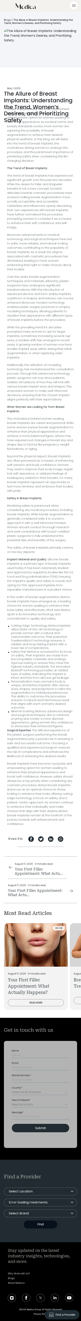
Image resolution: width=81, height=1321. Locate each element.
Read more (35, 1002)
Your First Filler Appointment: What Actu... (39, 871)
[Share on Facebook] (31, 839)
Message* (18, 1112)
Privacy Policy (41, 1314)
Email (15, 1063)
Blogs (7, 20)
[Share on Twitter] (41, 839)
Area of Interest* (21, 1100)
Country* (17, 1087)
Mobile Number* (21, 1075)
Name (15, 1050)
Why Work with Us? (19, 1273)
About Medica (16, 1283)
